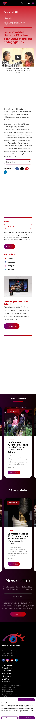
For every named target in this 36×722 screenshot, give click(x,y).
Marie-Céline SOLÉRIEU (17, 22)
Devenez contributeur (9, 689)
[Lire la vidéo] (18, 57)
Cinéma (5, 679)
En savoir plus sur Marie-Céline (11, 685)
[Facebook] (17, 168)
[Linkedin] (5, 172)
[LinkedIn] (16, 660)
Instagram (11, 266)
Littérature (6, 676)
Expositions (7, 668)
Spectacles (8, 18)
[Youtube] (11, 660)
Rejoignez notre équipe (9, 695)
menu (28, 3)
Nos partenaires (7, 693)
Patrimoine (7, 673)
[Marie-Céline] (4, 3)
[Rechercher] (22, 3)
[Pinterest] (27, 168)
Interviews (6, 671)
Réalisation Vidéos (8, 691)
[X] (22, 168)
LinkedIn (10, 269)
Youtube (10, 258)
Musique (6, 681)
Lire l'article (14, 472)
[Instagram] (7, 660)
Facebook (11, 262)
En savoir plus (11, 326)
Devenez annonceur (8, 687)
